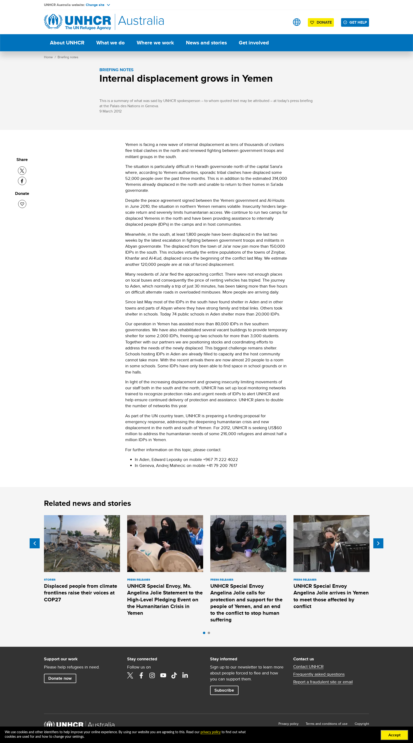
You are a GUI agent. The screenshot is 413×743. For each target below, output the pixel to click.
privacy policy (211, 732)
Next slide (378, 543)
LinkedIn (185, 675)
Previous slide (35, 543)
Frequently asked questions (319, 674)
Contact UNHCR (308, 666)
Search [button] (282, 22)
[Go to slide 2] (210, 634)
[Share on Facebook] (22, 181)
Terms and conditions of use (327, 723)
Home (48, 57)
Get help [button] (358, 22)
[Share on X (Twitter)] (22, 170)
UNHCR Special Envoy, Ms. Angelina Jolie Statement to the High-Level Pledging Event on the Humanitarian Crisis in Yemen (165, 599)
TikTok (174, 675)
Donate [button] (324, 22)
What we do (110, 43)
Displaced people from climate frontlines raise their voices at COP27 (80, 593)
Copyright (362, 723)
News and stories (206, 43)
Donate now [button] (60, 678)
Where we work (155, 43)
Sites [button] (297, 22)
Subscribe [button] (224, 690)
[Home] (77, 22)
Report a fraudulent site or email (323, 681)
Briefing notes (68, 57)
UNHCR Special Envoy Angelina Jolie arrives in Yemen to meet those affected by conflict (331, 596)
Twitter (130, 675)
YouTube (163, 675)
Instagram (152, 675)
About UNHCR (67, 43)
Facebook (141, 675)
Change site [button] (95, 4)
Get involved (254, 43)
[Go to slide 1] (205, 634)
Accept (394, 735)
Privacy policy (288, 723)
